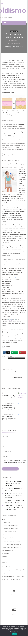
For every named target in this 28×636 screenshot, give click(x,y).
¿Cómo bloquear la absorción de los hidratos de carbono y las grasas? (8, 407)
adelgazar (11, 358)
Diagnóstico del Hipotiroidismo (11, 538)
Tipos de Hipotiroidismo (9, 531)
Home (3, 519)
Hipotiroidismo (13, 40)
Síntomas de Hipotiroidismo (10, 528)
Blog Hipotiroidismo (7, 550)
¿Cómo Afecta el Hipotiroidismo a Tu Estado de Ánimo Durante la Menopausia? (15, 483)
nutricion (22, 358)
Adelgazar (14, 31)
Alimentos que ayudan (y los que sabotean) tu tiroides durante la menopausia (14, 495)
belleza (16, 358)
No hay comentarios (15, 43)
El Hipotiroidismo (6, 522)
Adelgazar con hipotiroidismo (10, 573)
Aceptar (14, 633)
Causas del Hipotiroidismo (10, 535)
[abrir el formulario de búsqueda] (23, 23)
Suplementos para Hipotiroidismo (12, 547)
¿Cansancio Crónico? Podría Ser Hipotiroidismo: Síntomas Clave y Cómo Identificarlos (14, 507)
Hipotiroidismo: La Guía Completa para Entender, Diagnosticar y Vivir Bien (8, 418)
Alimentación (5, 553)
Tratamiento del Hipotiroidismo (11, 541)
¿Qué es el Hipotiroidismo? (10, 525)
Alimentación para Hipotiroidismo (12, 544)
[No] (26, 630)
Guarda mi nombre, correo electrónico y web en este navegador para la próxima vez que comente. (15, 462)
